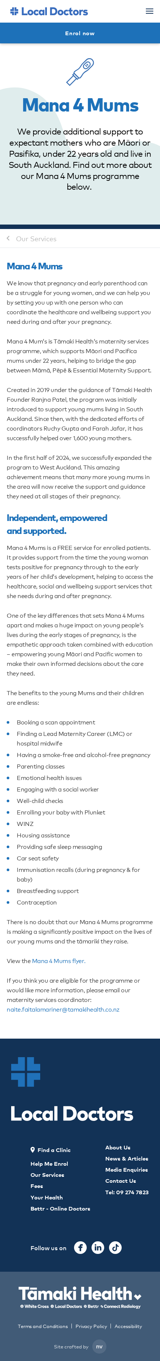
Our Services (36, 238)
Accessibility (128, 1326)
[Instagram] (98, 1247)
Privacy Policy (91, 1326)
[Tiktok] (115, 1247)
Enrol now (80, 33)
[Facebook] (80, 1247)
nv (99, 1346)
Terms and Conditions (43, 1326)
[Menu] (149, 11)
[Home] (49, 11)
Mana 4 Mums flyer (58, 960)
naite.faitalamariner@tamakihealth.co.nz (63, 1009)
